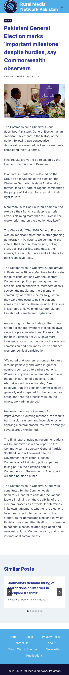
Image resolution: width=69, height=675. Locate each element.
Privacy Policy (51, 636)
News (8, 20)
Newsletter (53, 649)
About (51, 643)
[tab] (28, 611)
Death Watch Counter (22, 649)
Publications (34, 655)
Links (29, 636)
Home (13, 636)
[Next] (59, 592)
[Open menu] (62, 6)
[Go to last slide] (9, 592)
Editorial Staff (14, 76)
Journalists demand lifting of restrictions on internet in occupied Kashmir (31, 588)
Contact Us (20, 643)
